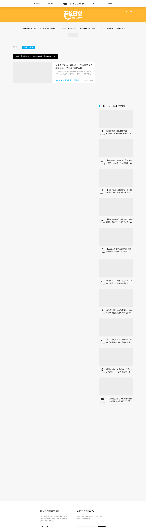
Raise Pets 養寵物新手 (68, 28)
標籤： (17, 47)
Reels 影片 (121, 28)
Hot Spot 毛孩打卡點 (87, 28)
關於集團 (37, 3)
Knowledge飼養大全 (28, 28)
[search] (123, 11)
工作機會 (109, 3)
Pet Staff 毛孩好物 (106, 28)
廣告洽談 (95, 3)
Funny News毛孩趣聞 (47, 28)
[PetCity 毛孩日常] (73, 15)
